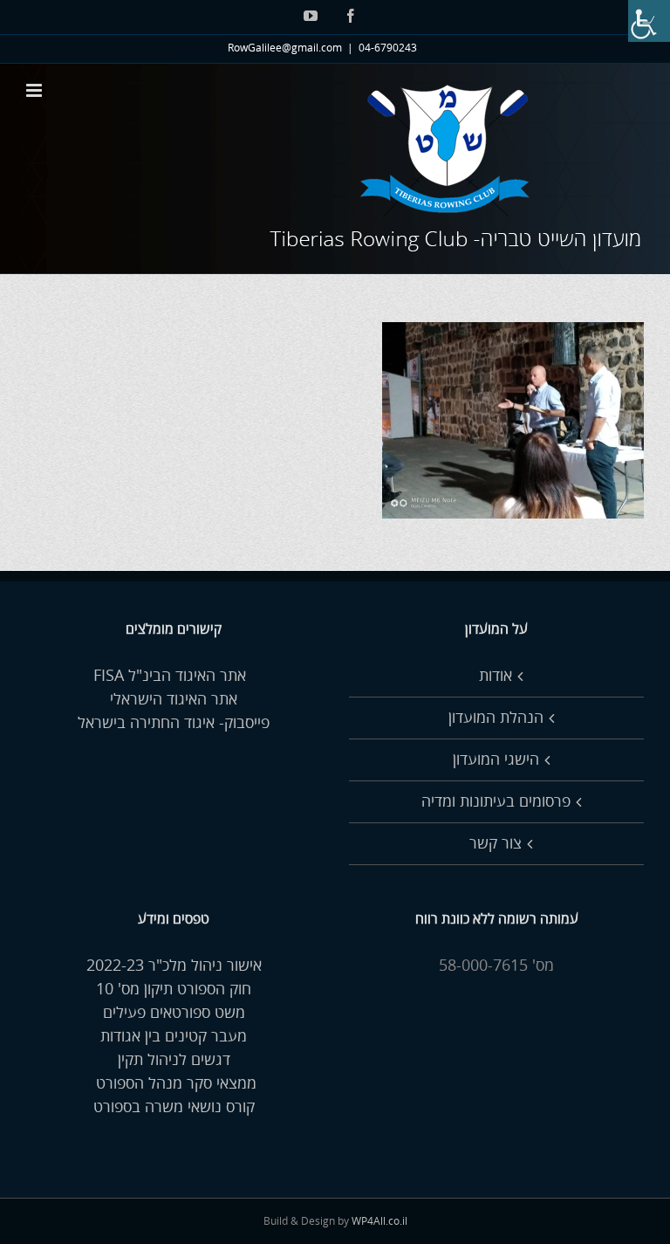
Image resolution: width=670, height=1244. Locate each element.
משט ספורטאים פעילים (174, 1012)
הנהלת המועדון (496, 717)
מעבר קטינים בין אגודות (173, 1036)
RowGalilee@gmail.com (285, 48)
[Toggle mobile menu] (35, 90)
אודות (495, 675)
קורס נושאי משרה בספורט (174, 1107)
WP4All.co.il (379, 1221)
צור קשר (495, 843)
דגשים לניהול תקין (174, 1059)
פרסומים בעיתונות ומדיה (496, 801)
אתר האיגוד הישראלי (173, 699)
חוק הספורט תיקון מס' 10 (173, 989)
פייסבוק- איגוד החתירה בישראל (174, 722)
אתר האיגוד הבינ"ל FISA (174, 675)
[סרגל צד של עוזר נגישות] (649, 21)
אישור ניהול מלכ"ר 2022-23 (174, 965)
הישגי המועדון (496, 759)
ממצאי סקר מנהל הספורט (174, 1083)
